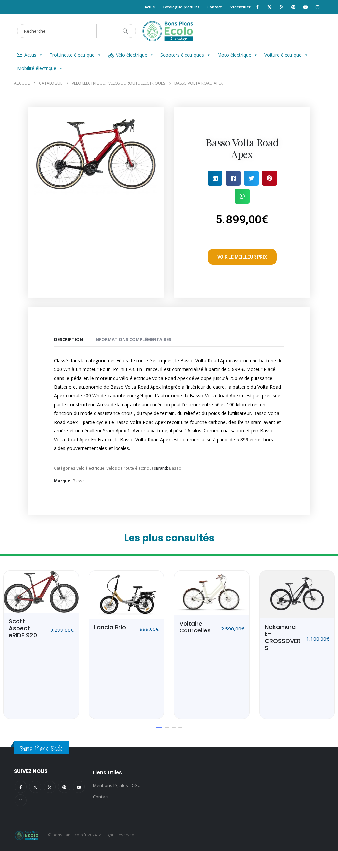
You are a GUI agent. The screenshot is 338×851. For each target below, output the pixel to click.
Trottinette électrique (72, 55)
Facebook (21, 787)
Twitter (35, 787)
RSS (50, 787)
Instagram (21, 800)
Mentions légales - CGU (117, 785)
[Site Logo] (169, 31)
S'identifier (240, 6)
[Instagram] (317, 7)
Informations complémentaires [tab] (132, 339)
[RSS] (281, 7)
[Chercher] (125, 31)
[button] (215, 178)
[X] (269, 7)
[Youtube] (305, 7)
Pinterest (64, 787)
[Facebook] (257, 7)
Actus (150, 6)
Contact (214, 6)
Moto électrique (234, 55)
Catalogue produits (181, 6)
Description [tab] (68, 339)
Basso (175, 468)
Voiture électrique (283, 55)
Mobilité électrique (36, 68)
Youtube (79, 787)
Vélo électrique (131, 55)
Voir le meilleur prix (242, 257)
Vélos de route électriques (131, 468)
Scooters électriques (182, 55)
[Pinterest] (293, 7)
